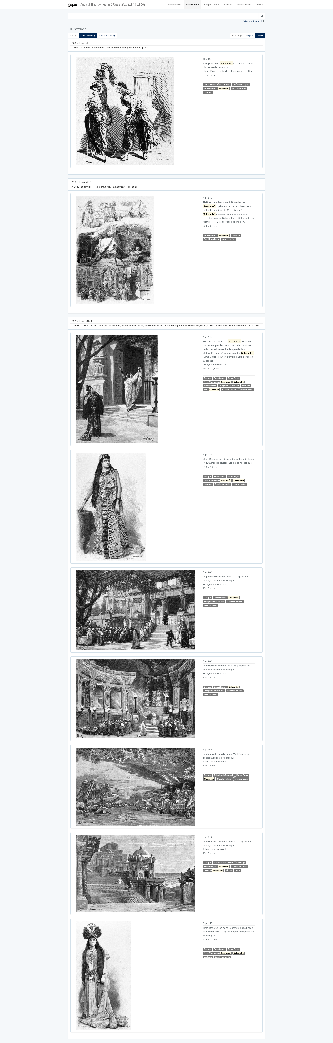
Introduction (174, 4)
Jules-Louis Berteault (223, 775)
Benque (207, 378)
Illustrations (192, 4)
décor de (213, 870)
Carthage (240, 863)
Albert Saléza (210, 386)
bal (233, 88)
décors (229, 870)
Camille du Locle (211, 239)
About (259, 4)
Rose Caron (219, 378)
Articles (228, 4)
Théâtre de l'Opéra (241, 84)
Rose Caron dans (217, 382)
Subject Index (211, 4)
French (260, 35)
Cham (227, 84)
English (249, 35)
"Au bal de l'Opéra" (212, 84)
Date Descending (107, 35)
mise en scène (228, 239)
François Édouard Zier (229, 386)
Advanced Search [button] (252, 21)
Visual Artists (244, 4)
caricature (241, 88)
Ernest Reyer (210, 88)
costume (208, 92)
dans (211, 390)
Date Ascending (87, 35)
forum (237, 870)
